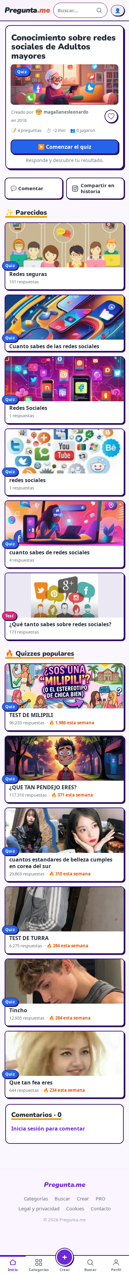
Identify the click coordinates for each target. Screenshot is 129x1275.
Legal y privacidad (39, 1208)
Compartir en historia (97, 188)
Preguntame (64, 1184)
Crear (83, 1198)
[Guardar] (111, 116)
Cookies (75, 1208)
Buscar (62, 1198)
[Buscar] (99, 10)
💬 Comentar (27, 188)
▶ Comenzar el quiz (64, 146)
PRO (101, 1198)
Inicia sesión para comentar (48, 1128)
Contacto (101, 1208)
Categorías (36, 1198)
